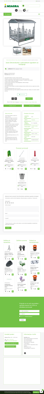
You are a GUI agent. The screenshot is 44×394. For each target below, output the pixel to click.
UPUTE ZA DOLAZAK (10, 346)
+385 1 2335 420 (9, 339)
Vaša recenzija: (8, 205)
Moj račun (38, 1)
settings (30, 392)
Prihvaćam (35, 392)
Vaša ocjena (7, 201)
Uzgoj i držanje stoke (33, 102)
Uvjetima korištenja (28, 316)
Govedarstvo (21, 102)
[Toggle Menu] (39, 14)
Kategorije (8, 14)
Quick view (6, 169)
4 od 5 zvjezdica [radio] (11, 202)
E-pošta (7, 218)
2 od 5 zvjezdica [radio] (8, 202)
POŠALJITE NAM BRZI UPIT (11, 343)
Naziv (6, 213)
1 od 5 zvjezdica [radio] (6, 202)
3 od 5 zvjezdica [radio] (9, 202)
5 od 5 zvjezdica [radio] (13, 202)
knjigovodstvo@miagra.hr (12, 340)
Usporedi (15, 98)
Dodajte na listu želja (13, 98)
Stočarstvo (26, 102)
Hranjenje (33, 119)
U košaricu (29, 98)
